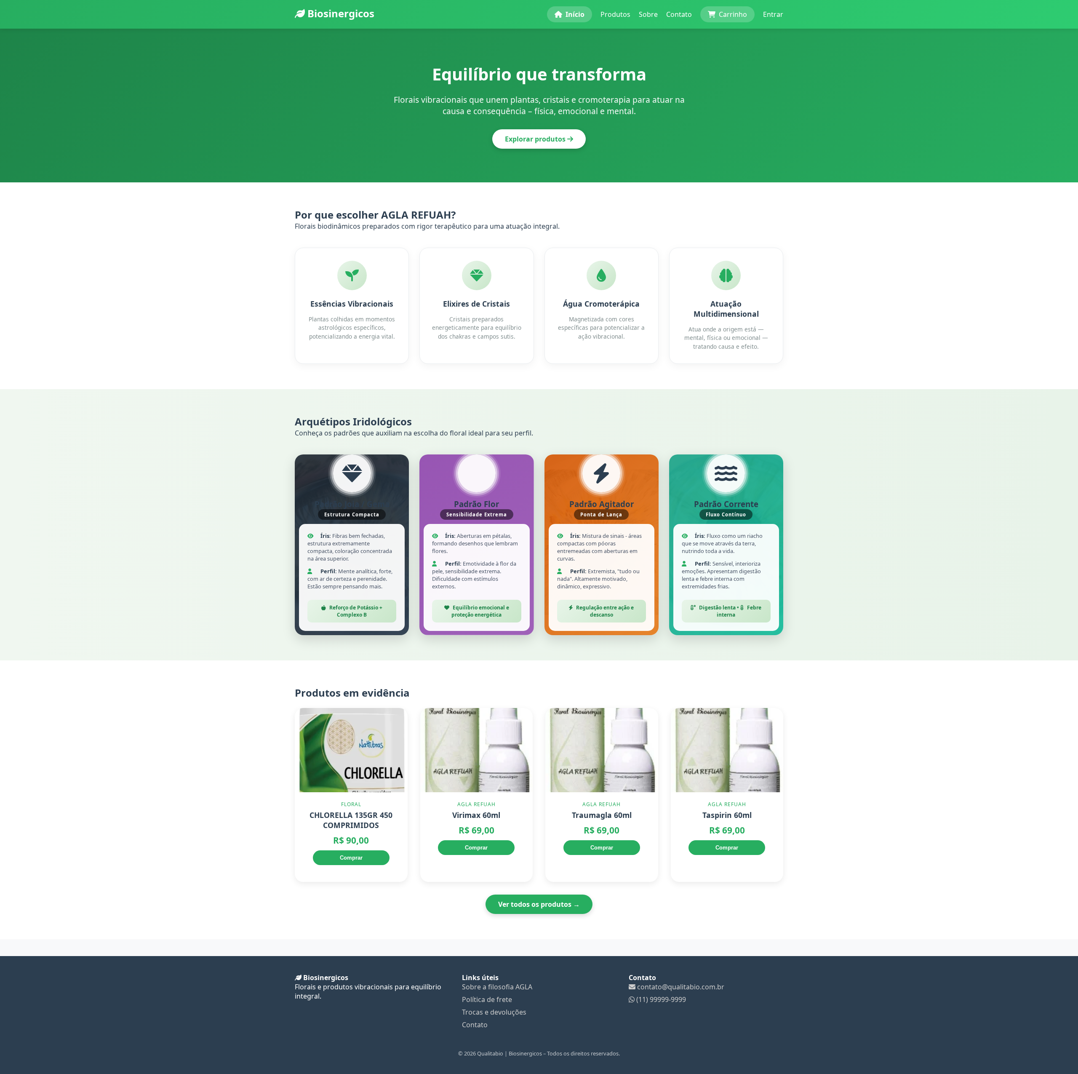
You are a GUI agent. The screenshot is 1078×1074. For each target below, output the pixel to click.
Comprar (351, 858)
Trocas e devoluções (494, 1012)
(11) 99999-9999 (660, 999)
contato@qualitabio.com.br (679, 986)
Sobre (648, 14)
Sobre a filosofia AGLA (497, 986)
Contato (679, 14)
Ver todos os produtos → (539, 904)
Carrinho (733, 14)
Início (575, 14)
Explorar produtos (536, 139)
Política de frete (487, 999)
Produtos (615, 14)
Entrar (773, 14)
